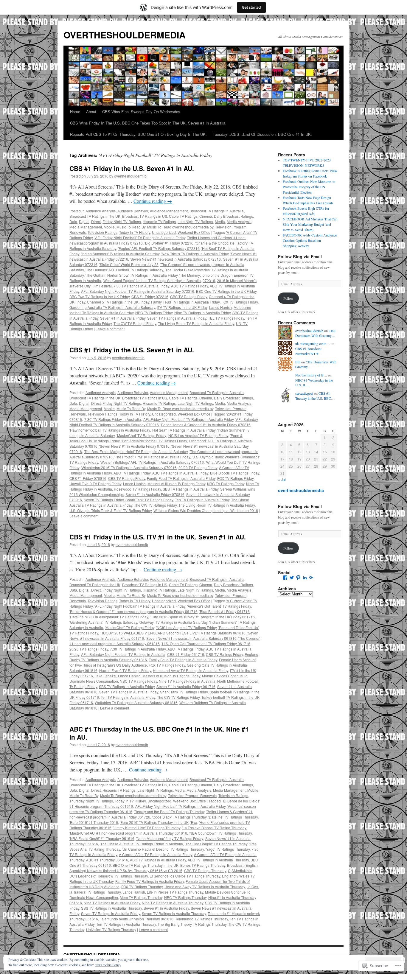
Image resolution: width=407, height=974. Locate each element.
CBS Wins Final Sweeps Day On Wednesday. (141, 111)
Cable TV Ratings (183, 216)
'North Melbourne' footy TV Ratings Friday (169, 838)
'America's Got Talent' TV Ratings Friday (219, 606)
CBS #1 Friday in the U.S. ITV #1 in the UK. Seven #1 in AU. (157, 536)
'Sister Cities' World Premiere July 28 (129, 264)
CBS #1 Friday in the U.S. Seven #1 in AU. (131, 168)
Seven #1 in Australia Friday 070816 (154, 494)
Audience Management (169, 210)
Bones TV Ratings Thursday (202, 865)
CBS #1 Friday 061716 (185, 654)
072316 (209, 280)
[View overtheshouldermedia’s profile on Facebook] (285, 577)
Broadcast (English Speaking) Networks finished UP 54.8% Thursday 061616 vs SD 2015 (163, 868)
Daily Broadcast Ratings (233, 216)
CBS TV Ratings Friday (188, 296)
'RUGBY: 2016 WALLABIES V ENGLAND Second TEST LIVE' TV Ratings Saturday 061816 (173, 632)
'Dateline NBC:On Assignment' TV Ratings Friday (108, 616)
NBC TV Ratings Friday (154, 312)
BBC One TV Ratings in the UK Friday (226, 291)
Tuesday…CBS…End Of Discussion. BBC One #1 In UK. (262, 134)
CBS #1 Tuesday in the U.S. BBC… (315, 396)
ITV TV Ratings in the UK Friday (182, 307)
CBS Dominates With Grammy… (315, 333)
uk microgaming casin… (312, 343)
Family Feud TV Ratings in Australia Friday (185, 301)
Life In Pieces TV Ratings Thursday (175, 891)
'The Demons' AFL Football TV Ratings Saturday (124, 269)
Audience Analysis (101, 210)
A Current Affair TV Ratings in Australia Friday (155, 854)
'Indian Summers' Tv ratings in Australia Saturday (120, 253)
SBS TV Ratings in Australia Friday (190, 488)
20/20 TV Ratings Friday (197, 467)
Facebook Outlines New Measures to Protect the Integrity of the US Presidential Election (309, 187)
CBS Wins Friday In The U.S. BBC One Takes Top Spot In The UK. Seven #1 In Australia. (148, 123)
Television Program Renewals (192, 795)
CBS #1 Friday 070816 (87, 478)
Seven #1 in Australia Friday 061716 (185, 686)
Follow (288, 298)
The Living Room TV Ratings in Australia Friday (196, 323)
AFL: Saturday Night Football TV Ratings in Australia (123, 654)
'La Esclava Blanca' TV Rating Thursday (214, 827)
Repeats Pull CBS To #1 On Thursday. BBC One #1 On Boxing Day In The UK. (138, 134)
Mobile (109, 226)
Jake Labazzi (105, 675)
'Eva (193, 822)
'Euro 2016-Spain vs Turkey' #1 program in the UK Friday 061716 (202, 616)
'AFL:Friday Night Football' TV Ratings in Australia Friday (139, 237)
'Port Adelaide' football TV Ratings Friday (154, 440)
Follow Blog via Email (300, 256)
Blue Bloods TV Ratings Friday (234, 472)
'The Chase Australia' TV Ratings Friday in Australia (141, 843)
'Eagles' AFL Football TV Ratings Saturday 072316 (159, 248)
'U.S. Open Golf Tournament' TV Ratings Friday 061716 (205, 643)
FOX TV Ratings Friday (239, 301)
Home (75, 111)
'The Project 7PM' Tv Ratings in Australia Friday (152, 456)
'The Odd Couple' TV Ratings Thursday (216, 843)
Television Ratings (102, 232)
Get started (251, 7)
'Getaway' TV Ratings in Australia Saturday (173, 622)
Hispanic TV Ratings (159, 221)
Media (220, 221)
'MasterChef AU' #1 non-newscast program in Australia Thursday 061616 (128, 832)
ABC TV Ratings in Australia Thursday (218, 859)
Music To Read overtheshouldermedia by (180, 226)
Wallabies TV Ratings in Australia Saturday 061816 (136, 702)
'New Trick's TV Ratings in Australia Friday (195, 253)
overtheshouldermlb (130, 175)
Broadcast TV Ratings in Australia (216, 210)
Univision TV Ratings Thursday (111, 929)
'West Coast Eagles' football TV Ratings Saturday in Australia (152, 280)
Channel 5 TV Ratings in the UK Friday (118, 301)
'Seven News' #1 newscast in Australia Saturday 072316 (175, 259)
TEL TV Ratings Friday (226, 317)
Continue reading (152, 201)
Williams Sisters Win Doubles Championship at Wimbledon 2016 (205, 510)
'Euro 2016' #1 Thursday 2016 (93, 822)
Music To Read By (130, 226)
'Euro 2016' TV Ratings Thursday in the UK (154, 822)
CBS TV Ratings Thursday (205, 870)
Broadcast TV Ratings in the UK (94, 216)
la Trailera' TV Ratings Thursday (95, 891)
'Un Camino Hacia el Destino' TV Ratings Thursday (163, 849)
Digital (84, 221)
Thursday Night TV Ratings (91, 800)
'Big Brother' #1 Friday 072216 (169, 242)
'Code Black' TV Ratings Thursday (179, 816)
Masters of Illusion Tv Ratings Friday (176, 483)
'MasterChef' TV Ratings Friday (141, 435)
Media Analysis (239, 221)
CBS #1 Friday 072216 (149, 296)
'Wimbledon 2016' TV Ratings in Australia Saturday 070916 (129, 467)
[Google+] (311, 577)
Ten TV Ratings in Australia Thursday (126, 924)
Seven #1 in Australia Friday (122, 317)
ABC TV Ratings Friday (189, 285)
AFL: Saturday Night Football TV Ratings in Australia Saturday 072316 (137, 291)
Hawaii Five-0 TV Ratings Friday (95, 483)
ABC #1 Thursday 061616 (107, 859)
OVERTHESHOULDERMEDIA (124, 34)
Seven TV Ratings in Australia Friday (176, 317)
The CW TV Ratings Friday (135, 323)
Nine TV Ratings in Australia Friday (202, 312)
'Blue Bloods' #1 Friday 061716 (224, 611)
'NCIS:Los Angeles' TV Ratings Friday (198, 435)
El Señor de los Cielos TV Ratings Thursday (185, 875)
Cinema (205, 216)
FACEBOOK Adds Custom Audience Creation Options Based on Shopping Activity (310, 240)
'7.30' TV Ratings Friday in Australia (112, 419)
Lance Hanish (220, 307)
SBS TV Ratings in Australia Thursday (111, 908)
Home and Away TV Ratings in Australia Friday (190, 670)
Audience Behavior (132, 210)
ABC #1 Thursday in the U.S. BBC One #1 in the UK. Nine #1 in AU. (159, 732)
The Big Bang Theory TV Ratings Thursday (192, 924)
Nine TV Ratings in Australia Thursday (172, 902)
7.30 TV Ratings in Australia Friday (141, 285)
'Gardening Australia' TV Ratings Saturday (103, 622)
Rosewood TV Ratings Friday (137, 488)
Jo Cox (252, 886)
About (91, 111)
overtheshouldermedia (301, 490)
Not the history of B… (311, 375)
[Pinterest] (298, 577)
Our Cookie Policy (108, 964)
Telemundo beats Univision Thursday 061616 (136, 918)
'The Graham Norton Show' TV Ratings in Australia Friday (132, 275)
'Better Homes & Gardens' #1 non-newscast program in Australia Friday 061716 (133, 611)
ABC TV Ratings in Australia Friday (180, 472)
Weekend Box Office (194, 232)
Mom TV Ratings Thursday (141, 897)
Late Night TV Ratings (195, 221)
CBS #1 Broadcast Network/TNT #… (308, 351)
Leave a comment (110, 328)
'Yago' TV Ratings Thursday (228, 849)
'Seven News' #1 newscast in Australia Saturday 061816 (191, 638)
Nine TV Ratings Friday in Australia (187, 681)
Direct (96, 221)
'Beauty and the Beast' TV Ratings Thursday (169, 811)
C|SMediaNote (240, 870)
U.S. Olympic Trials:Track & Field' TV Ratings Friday (110, 510)
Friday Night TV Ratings (121, 221)
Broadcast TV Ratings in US (144, 216)
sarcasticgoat (304, 393)
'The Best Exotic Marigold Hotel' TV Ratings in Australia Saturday (136, 451)
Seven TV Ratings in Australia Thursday (174, 913)
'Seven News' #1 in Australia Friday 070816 (134, 446)
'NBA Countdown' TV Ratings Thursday (220, 832)
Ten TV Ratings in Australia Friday (202, 499)
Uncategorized (164, 232)
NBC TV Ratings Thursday (185, 897)
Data (73, 221)
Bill (297, 362)
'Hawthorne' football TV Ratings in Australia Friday (109, 429)
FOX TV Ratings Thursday (142, 886)
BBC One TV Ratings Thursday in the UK (145, 865)
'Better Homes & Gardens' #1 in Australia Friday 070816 (206, 424)
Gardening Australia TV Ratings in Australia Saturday (112, 307)
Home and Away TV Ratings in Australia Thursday (204, 886)
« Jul (282, 479)
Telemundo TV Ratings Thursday (201, 918)
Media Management (85, 226)
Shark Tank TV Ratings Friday (149, 499)
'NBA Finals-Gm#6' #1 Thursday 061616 (101, 838)
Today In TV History (134, 232)
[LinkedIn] (304, 577)
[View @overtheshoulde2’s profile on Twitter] (291, 577)
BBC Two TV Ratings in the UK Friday (99, 296)
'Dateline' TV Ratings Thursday (233, 816)
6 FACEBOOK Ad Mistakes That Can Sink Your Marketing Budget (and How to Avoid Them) (310, 224)
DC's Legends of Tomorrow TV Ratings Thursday (108, 875)
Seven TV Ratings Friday (104, 499)
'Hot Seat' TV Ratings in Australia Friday (183, 429)
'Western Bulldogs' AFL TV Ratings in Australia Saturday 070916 (152, 462)
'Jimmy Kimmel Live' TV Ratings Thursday (146, 827)
